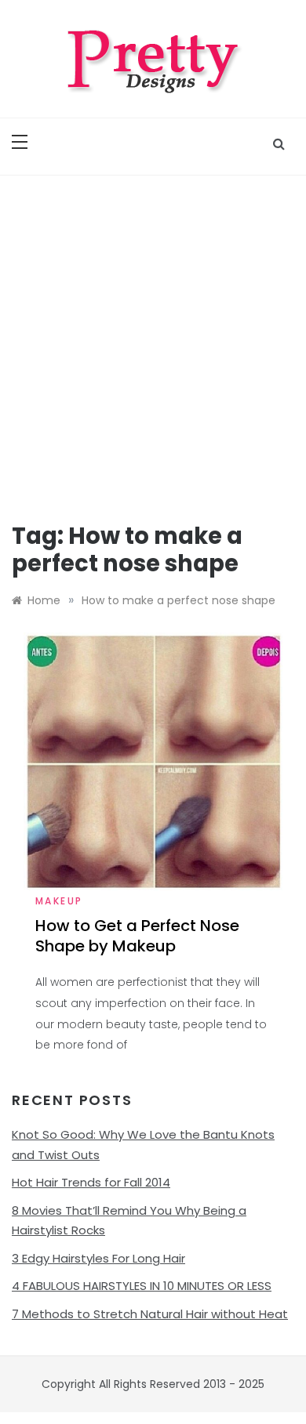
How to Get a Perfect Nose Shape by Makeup (137, 936)
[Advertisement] (153, 336)
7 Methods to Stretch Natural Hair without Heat (150, 1314)
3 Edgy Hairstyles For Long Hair (98, 1258)
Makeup (58, 901)
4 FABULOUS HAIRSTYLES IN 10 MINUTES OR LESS (141, 1285)
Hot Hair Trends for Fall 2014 (91, 1182)
